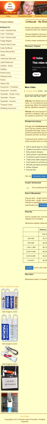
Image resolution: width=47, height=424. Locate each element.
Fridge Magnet (6, 41)
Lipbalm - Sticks (6, 66)
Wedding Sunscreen (8, 108)
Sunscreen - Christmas (9, 87)
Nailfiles (3, 69)
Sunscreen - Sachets (8, 90)
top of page (25, 416)
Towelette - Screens (8, 101)
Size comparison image (9, 286)
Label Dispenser (6, 62)
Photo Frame (5, 73)
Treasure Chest (6, 105)
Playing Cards (5, 76)
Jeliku (2, 55)
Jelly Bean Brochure (8, 59)
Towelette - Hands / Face (10, 94)
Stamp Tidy (4, 83)
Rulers (3, 80)
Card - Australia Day (8, 30)
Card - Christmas (7, 34)
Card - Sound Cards (8, 37)
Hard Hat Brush (6, 48)
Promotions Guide (25, 16)
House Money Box (7, 52)
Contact (29, 268)
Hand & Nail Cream (8, 44)
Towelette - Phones (7, 98)
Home (8, 16)
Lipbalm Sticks (32, 91)
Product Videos (6, 22)
